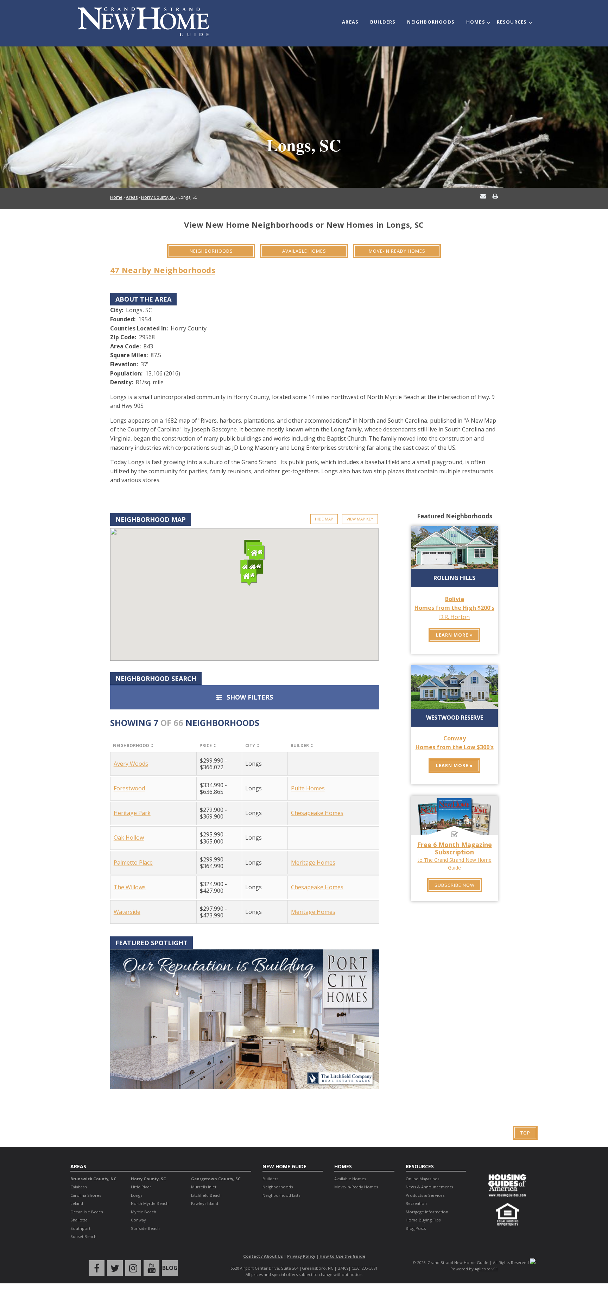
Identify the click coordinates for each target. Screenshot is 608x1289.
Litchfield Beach (206, 1195)
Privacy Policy (301, 1256)
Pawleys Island (204, 1203)
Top (525, 1133)
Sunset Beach (83, 1236)
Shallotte (79, 1219)
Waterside (127, 912)
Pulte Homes (308, 788)
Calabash (78, 1186)
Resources (512, 22)
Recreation (416, 1203)
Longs (136, 1195)
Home (116, 197)
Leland (76, 1203)
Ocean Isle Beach (86, 1211)
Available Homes (304, 251)
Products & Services (425, 1195)
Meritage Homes (313, 862)
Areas (350, 22)
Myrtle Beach (143, 1211)
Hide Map (324, 519)
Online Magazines (422, 1178)
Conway (138, 1219)
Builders (383, 22)
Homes (475, 22)
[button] (257, 554)
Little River (141, 1186)
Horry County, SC (158, 197)
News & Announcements (429, 1186)
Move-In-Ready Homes (356, 1186)
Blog (170, 1268)
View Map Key (360, 519)
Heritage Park (132, 813)
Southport (80, 1228)
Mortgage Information (427, 1211)
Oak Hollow (129, 838)
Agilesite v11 (486, 1268)
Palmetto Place (133, 862)
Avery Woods (131, 763)
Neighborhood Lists (281, 1195)
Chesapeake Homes (317, 813)
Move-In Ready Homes (397, 251)
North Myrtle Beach (150, 1203)
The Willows (130, 887)
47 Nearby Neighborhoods (162, 270)
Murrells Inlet (203, 1186)
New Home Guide (284, 1166)
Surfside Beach (145, 1228)
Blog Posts (416, 1228)
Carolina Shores (85, 1195)
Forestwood (129, 788)
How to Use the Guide (342, 1256)
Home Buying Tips (423, 1219)
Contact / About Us (263, 1256)
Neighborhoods (431, 22)
